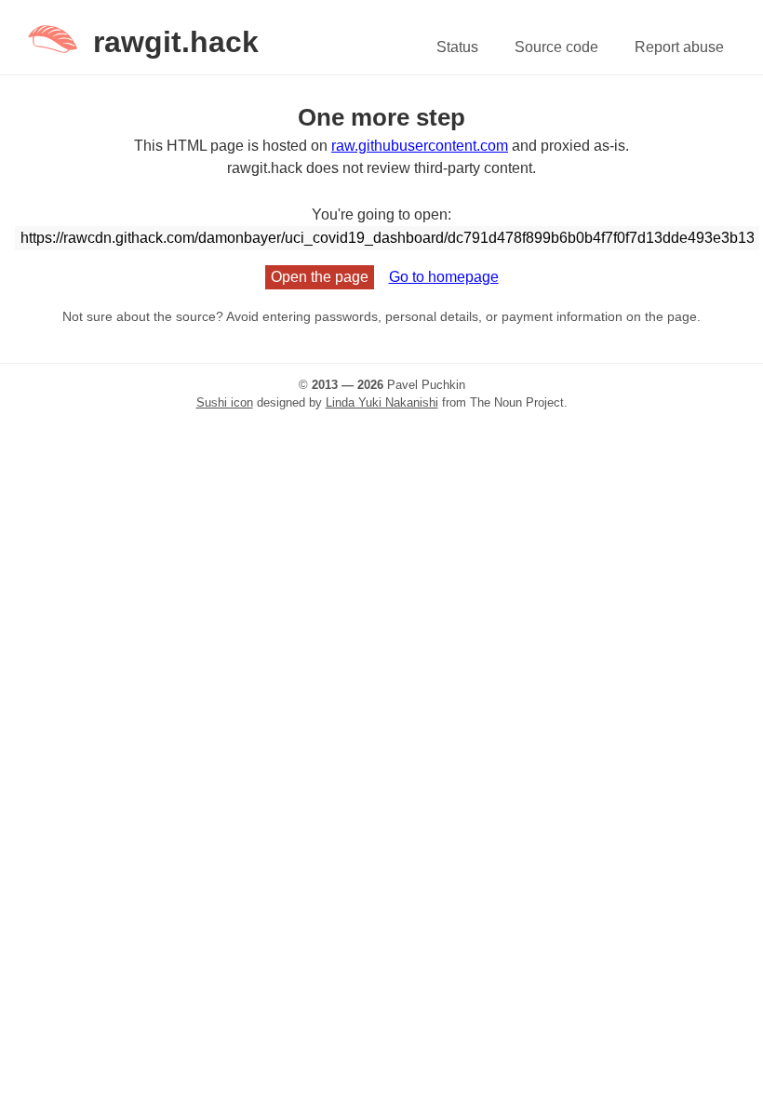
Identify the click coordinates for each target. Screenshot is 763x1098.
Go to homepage (444, 277)
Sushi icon (224, 402)
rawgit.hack (176, 42)
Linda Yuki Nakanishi (382, 402)
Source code (556, 47)
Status (457, 47)
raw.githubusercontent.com (419, 146)
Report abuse (679, 47)
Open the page (319, 277)
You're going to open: (381, 214)
